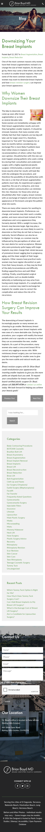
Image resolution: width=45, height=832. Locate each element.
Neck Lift (11, 532)
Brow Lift (11, 475)
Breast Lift (11, 466)
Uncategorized (13, 568)
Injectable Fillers (14, 505)
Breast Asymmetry (15, 454)
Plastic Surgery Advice (16, 538)
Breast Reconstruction (16, 469)
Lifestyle (10, 511)
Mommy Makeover (15, 529)
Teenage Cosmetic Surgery (18, 562)
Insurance (11, 508)
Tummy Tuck (12, 565)
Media (9, 520)
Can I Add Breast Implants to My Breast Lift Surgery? (21, 603)
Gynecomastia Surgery (17, 502)
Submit (7, 701)
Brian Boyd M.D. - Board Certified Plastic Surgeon (22, 770)
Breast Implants (13, 463)
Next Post (37, 398)
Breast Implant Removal (17, 460)
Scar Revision (12, 550)
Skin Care (11, 556)
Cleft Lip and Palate (15, 481)
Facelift (10, 490)
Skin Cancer (12, 553)
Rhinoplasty (12, 544)
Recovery (11, 541)
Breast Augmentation (29, 54)
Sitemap (14, 821)
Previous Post (9, 398)
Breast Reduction (16, 57)
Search (12, 420)
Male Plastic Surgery (16, 517)
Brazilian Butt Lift (14, 451)
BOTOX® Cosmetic (15, 448)
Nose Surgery (13, 535)
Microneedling (13, 523)
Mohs (9, 526)
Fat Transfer (12, 493)
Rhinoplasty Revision (16, 547)
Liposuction (12, 514)
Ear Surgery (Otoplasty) (17, 484)
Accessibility (23, 821)
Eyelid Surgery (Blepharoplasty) (20, 487)
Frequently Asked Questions (19, 496)
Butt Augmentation (15, 478)
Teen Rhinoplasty (14, 559)
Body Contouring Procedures (19, 445)
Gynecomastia (13, 499)
